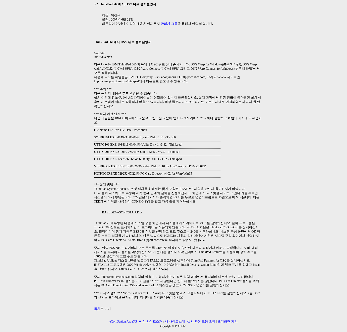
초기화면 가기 (227, 321)
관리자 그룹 (169, 23)
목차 (97, 308)
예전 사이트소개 (150, 321)
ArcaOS (132, 321)
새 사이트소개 (175, 321)
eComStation (117, 321)
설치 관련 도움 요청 (201, 321)
